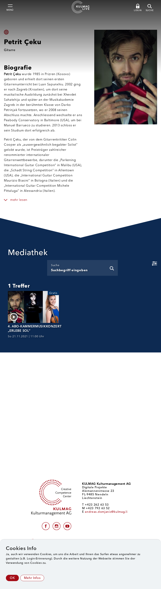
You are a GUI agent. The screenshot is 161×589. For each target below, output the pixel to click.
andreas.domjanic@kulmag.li (106, 512)
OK (12, 578)
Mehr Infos (32, 578)
